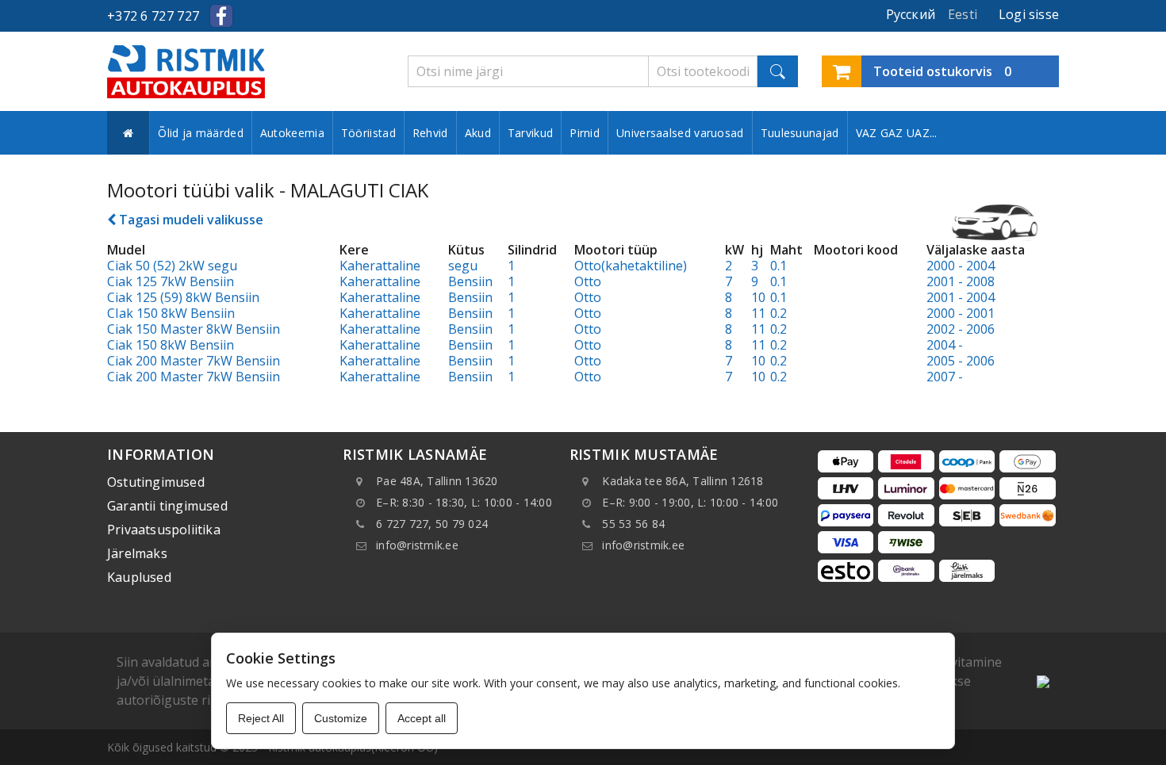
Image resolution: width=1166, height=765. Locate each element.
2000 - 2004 (960, 265)
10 (758, 297)
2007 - (944, 376)
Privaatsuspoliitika (164, 529)
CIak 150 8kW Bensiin (171, 313)
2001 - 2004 (960, 297)
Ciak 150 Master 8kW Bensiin (193, 329)
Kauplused (139, 577)
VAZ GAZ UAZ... (897, 132)
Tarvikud (530, 132)
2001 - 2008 (960, 281)
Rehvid (430, 132)
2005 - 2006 (960, 360)
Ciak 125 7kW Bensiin (170, 281)
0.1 (778, 265)
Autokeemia (292, 132)
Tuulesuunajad (800, 132)
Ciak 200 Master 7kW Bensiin (193, 360)
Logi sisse (1029, 14)
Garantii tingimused (167, 505)
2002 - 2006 (960, 329)
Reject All (261, 718)
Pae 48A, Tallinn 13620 (437, 480)
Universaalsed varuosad (680, 132)
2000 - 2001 (960, 313)
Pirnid (585, 132)
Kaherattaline (379, 265)
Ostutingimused (156, 482)
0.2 (778, 313)
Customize (340, 718)
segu (463, 265)
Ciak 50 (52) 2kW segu (172, 265)
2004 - (944, 345)
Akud (478, 132)
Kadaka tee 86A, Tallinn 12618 (682, 480)
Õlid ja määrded (201, 132)
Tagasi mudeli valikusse (189, 219)
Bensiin (470, 281)
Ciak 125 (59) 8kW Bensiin (183, 297)
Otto (587, 281)
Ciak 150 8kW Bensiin (170, 345)
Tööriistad (368, 132)
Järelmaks (137, 553)
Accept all (421, 718)
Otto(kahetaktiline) (630, 265)
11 (758, 313)
